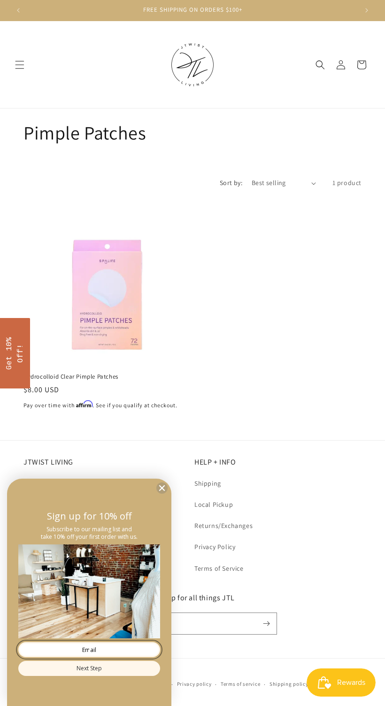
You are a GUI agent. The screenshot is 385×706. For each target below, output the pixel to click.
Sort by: (231, 182)
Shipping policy (289, 684)
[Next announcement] (366, 10)
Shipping (207, 483)
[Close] (162, 488)
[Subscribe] (266, 624)
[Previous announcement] (18, 10)
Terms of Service (219, 568)
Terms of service (240, 684)
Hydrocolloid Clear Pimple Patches (70, 376)
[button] (19, 64)
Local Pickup (213, 504)
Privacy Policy (214, 547)
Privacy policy (194, 684)
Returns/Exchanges (223, 525)
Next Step (89, 668)
